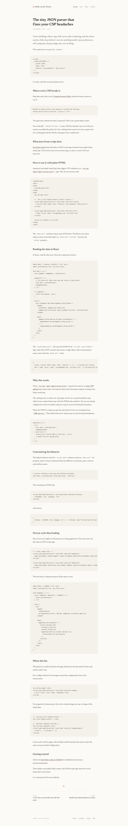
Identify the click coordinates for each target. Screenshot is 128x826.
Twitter (74, 818)
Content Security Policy (62, 97)
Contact (92, 7)
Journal (75, 7)
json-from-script (39, 147)
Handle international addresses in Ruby (82, 798)
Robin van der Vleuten (42, 7)
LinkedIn (81, 818)
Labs (81, 7)
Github (88, 818)
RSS (94, 818)
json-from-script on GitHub (51, 760)
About (86, 7)
